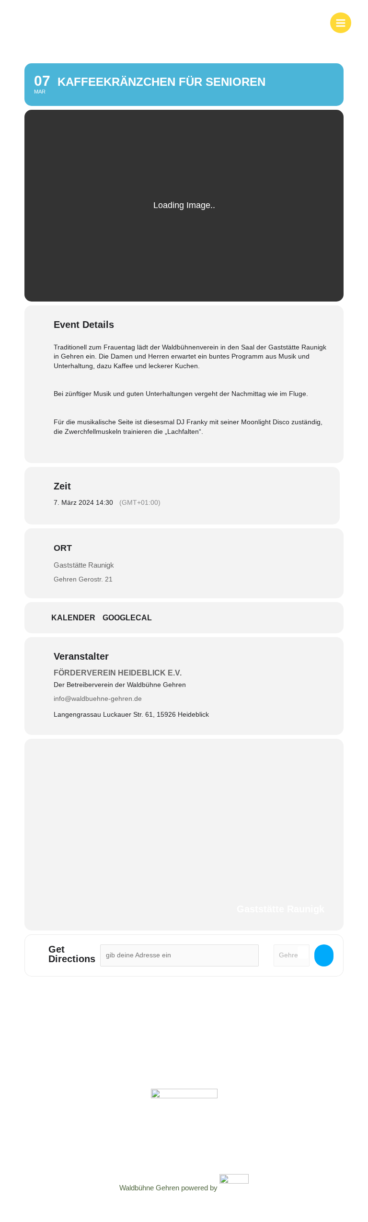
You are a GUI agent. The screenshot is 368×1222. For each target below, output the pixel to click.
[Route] (324, 955)
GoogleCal (127, 618)
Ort (63, 548)
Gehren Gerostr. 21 (83, 579)
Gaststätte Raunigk (84, 565)
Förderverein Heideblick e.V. (118, 673)
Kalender (73, 618)
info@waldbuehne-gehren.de (98, 698)
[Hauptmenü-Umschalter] (340, 23)
